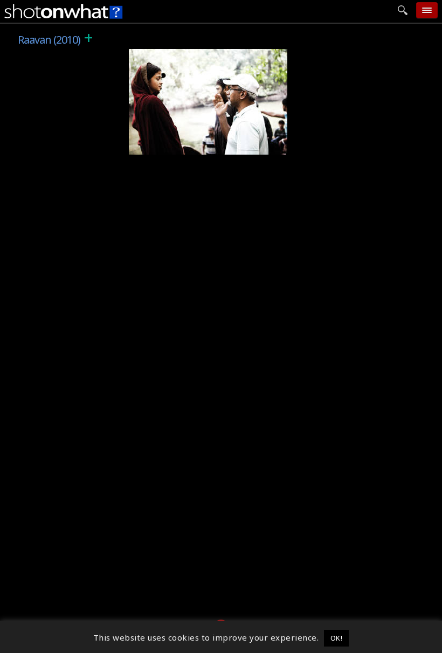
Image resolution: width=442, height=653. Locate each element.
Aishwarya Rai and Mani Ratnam (202, 146)
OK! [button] (336, 638)
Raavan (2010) (163, 55)
